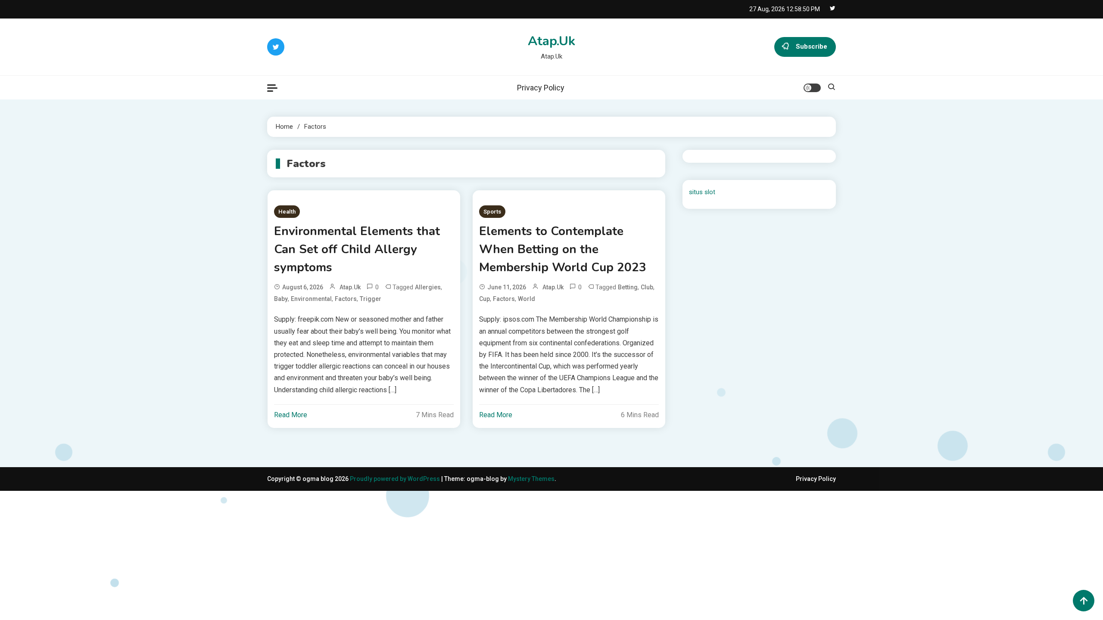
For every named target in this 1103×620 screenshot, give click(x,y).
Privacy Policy (540, 87)
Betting (628, 287)
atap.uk (350, 287)
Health (287, 211)
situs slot (702, 192)
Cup (484, 298)
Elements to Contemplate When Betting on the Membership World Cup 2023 (562, 249)
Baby (281, 298)
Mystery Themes (531, 478)
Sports (492, 211)
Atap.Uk (551, 41)
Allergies (428, 287)
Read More (290, 415)
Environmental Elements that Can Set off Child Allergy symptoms (357, 249)
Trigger (370, 298)
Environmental (311, 298)
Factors (346, 298)
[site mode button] (812, 88)
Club (647, 287)
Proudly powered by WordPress (395, 478)
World (526, 298)
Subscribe (811, 46)
